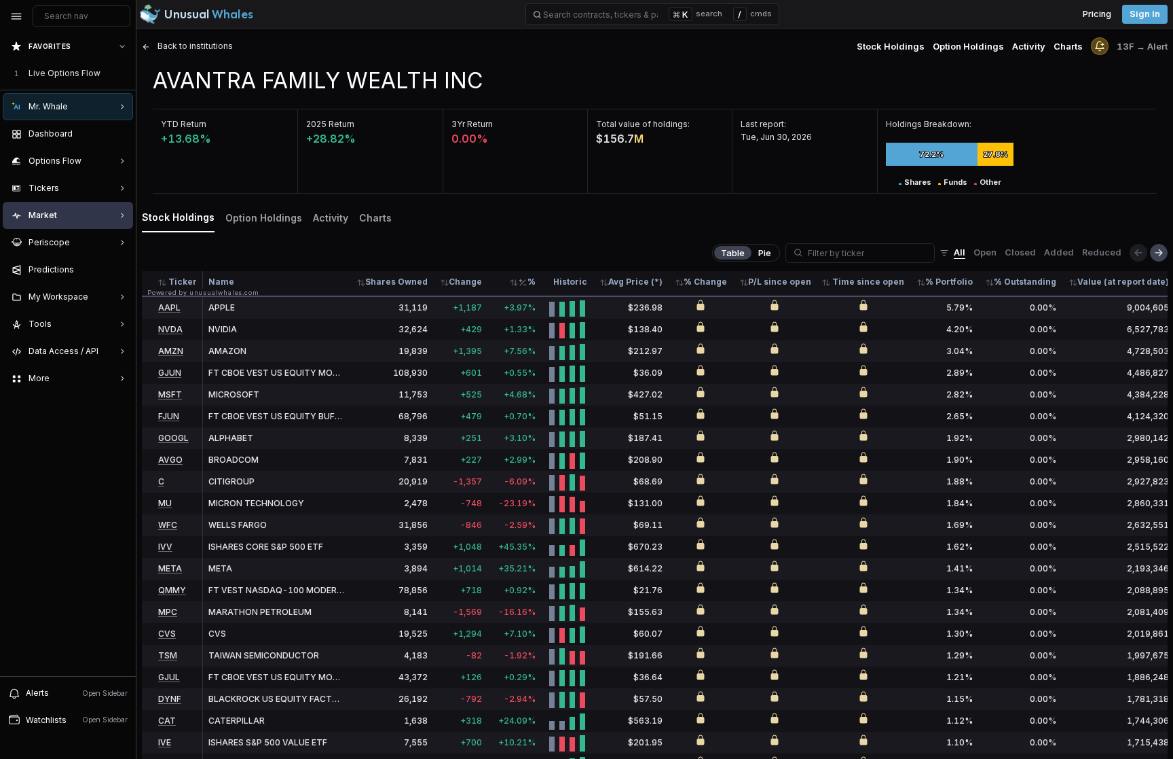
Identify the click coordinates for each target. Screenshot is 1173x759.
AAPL (169, 307)
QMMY (172, 590)
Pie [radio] (764, 252)
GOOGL (173, 438)
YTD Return (183, 124)
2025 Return (330, 124)
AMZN (170, 351)
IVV (165, 547)
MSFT (170, 394)
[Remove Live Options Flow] (123, 73)
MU (165, 503)
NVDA (170, 329)
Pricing (1097, 14)
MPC (167, 612)
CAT (167, 721)
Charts (1068, 46)
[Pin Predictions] (119, 269)
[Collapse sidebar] (16, 16)
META (170, 568)
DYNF (169, 699)
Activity (1028, 46)
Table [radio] (733, 252)
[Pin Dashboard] (119, 133)
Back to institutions (194, 46)
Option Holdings (968, 46)
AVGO (170, 460)
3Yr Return (472, 124)
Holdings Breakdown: (928, 124)
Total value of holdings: (643, 124)
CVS (167, 634)
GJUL (169, 677)
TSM (167, 655)
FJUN (168, 416)
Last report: (763, 124)
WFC (167, 525)
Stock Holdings (891, 46)
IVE (164, 742)
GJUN (169, 373)
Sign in (1145, 14)
